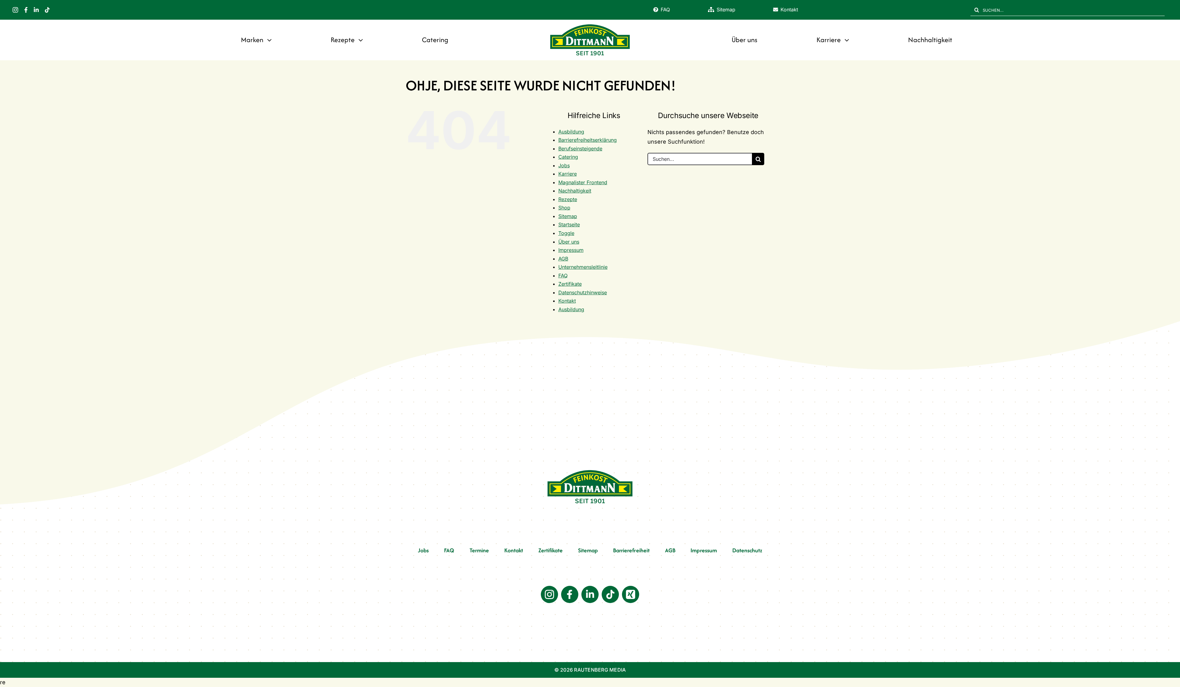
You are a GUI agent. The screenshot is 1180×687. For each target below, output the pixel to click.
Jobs (564, 165)
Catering (568, 157)
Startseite (569, 224)
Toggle (566, 233)
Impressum (571, 250)
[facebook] (26, 10)
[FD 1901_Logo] (590, 25)
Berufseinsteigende (580, 148)
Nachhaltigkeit (574, 191)
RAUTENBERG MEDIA (600, 670)
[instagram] (15, 10)
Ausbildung (571, 132)
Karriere (567, 174)
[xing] (630, 594)
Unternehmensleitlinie (583, 267)
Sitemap (567, 216)
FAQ (563, 275)
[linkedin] (36, 10)
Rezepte (567, 199)
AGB (563, 259)
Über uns (568, 242)
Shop (564, 208)
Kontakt (567, 301)
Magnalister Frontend (582, 182)
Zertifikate (570, 284)
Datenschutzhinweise (582, 292)
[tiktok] (47, 10)
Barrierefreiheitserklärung (587, 140)
